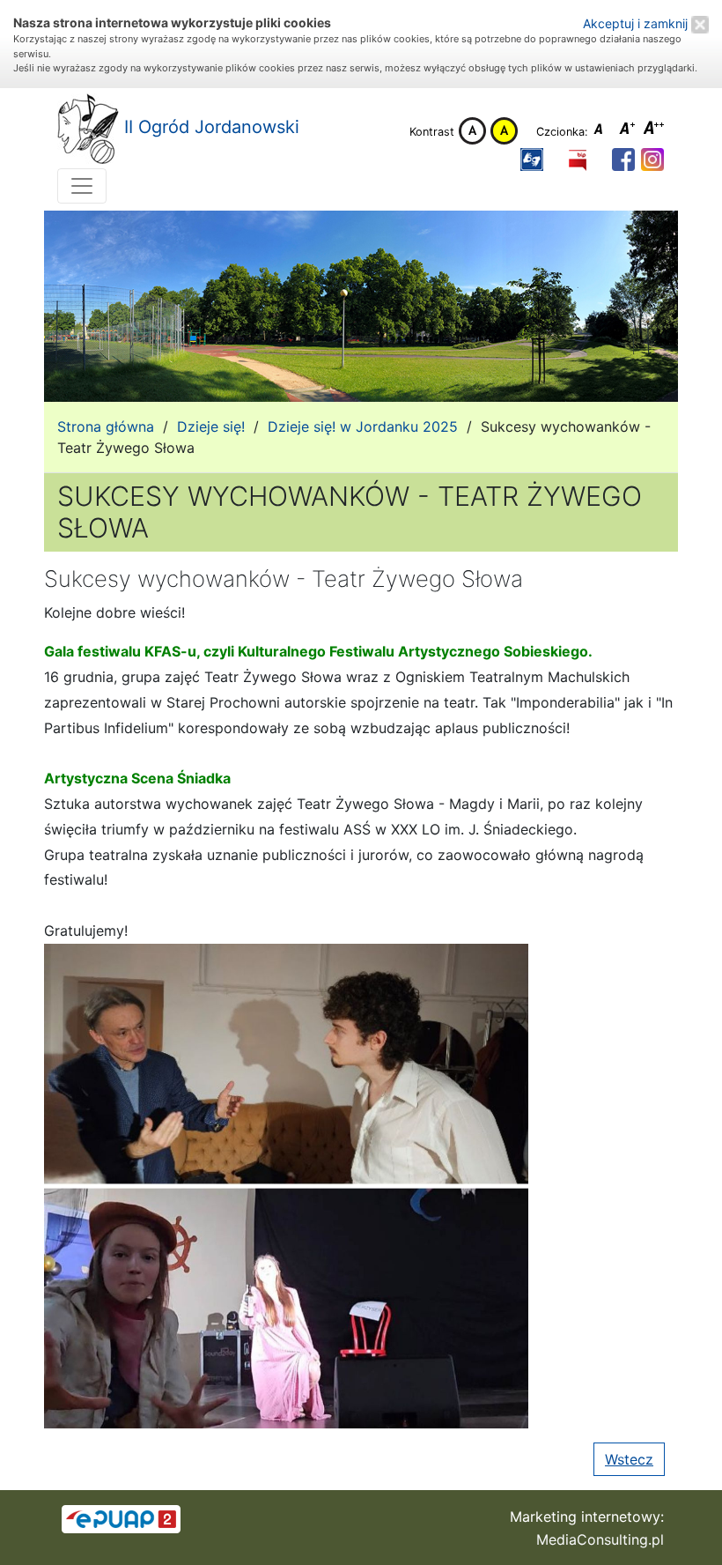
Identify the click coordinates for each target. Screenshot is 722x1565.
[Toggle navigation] (82, 186)
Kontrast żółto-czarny (504, 131)
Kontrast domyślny (472, 131)
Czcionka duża (654, 131)
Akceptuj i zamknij (637, 23)
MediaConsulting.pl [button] (600, 1539)
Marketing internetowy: (587, 1516)
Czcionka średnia (628, 131)
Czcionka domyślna (603, 131)
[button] (531, 160)
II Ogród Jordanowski (209, 126)
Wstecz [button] (629, 1459)
